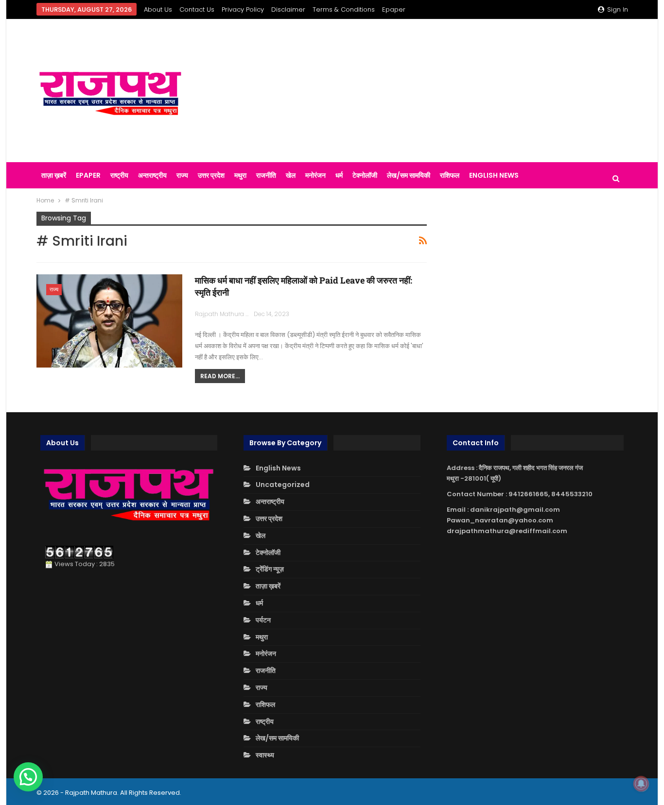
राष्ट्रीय (119, 175)
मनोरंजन (315, 175)
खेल (291, 175)
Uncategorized (283, 484)
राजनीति (266, 175)
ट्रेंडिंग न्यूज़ (270, 569)
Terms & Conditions (344, 9)
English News (494, 175)
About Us (158, 9)
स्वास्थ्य (265, 755)
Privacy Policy (243, 9)
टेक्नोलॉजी (364, 175)
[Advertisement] (434, 91)
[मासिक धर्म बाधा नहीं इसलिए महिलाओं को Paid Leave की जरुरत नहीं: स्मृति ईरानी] (109, 321)
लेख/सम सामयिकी (408, 175)
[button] (28, 776)
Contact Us (196, 9)
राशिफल (449, 175)
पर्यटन (263, 620)
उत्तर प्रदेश (211, 175)
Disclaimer (288, 9)
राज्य (182, 175)
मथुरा (240, 175)
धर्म (339, 175)
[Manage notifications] (641, 783)
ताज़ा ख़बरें (53, 175)
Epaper (393, 9)
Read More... (220, 376)
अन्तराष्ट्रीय (152, 175)
